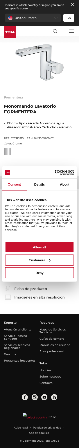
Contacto (46, 383)
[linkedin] (54, 397)
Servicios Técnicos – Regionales (18, 346)
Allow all (39, 247)
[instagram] (35, 397)
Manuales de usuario (55, 345)
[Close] (72, 5)
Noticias (45, 370)
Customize (37, 260)
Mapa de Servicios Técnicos (53, 331)
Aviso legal (21, 427)
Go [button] (68, 18)
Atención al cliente (17, 329)
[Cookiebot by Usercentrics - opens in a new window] (56, 172)
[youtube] (44, 397)
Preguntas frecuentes (20, 360)
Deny (39, 273)
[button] (33, 18)
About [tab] (65, 184)
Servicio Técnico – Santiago (16, 337)
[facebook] (25, 397)
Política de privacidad (47, 427)
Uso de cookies (39, 432)
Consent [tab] (14, 184)
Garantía (10, 354)
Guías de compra (52, 338)
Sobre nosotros (50, 376)
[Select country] (63, 31)
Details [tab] (39, 184)
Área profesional (52, 351)
